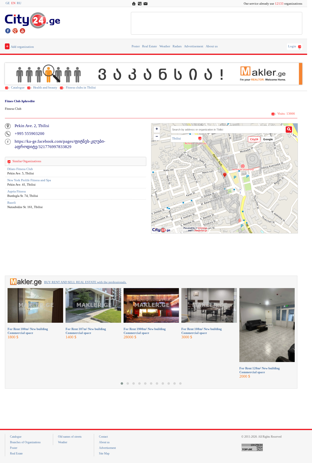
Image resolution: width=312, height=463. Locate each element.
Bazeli (11, 202)
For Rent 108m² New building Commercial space (201, 331)
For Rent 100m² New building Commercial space (28, 331)
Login (292, 46)
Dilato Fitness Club (20, 169)
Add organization (20, 46)
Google (268, 139)
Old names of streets (70, 436)
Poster (136, 46)
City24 (254, 139)
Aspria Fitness (16, 191)
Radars (177, 46)
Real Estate (149, 46)
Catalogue (18, 87)
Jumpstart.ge (200, 230)
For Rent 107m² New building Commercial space (86, 331)
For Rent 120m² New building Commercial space (259, 370)
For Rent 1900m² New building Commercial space (145, 331)
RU (19, 3)
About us (212, 46)
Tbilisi (176, 138)
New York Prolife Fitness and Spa (29, 180)
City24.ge (202, 228)
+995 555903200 (29, 133)
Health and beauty (45, 87)
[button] (122, 383)
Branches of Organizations (25, 442)
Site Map (104, 453)
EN (13, 3)
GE (8, 3)
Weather (164, 46)
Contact (103, 436)
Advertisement (193, 46)
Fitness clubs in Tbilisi (81, 87)
